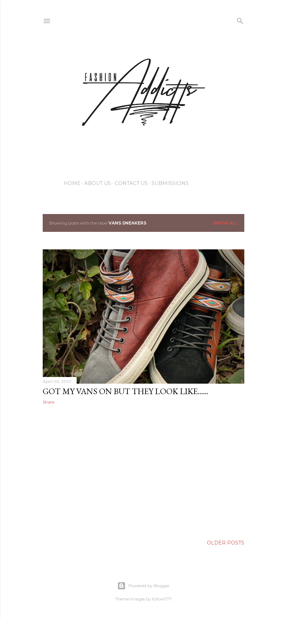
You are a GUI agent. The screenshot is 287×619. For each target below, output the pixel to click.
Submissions (170, 183)
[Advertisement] (143, 471)
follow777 (162, 599)
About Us (97, 183)
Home (72, 183)
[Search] (240, 19)
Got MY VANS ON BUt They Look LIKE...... (125, 391)
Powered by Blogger (149, 585)
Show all (225, 223)
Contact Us (131, 183)
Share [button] (48, 402)
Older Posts (225, 543)
